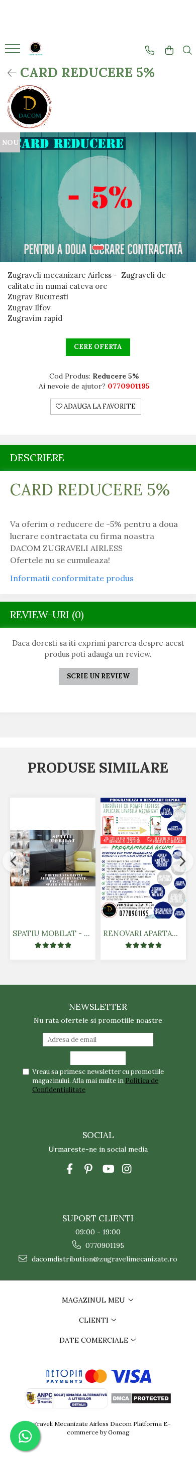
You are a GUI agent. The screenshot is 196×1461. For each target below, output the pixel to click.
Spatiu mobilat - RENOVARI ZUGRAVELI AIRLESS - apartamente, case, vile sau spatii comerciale (54, 933)
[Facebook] (69, 1169)
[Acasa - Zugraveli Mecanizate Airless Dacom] (55, 49)
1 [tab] (98, 247)
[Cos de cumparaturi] (169, 50)
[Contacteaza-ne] (149, 50)
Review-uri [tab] (47, 614)
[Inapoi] (7, 73)
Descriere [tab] (37, 457)
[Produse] (14, 51)
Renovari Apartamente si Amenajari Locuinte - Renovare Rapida (144, 933)
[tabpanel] (98, 197)
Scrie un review (98, 676)
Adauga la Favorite (99, 406)
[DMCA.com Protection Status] (140, 1397)
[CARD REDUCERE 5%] (98, 197)
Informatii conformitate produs (72, 578)
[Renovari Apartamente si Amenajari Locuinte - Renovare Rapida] (143, 858)
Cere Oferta (98, 346)
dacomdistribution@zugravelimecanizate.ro (103, 1258)
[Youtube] (108, 1169)
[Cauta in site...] (187, 50)
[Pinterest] (88, 1169)
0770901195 (103, 1245)
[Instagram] (127, 1169)
